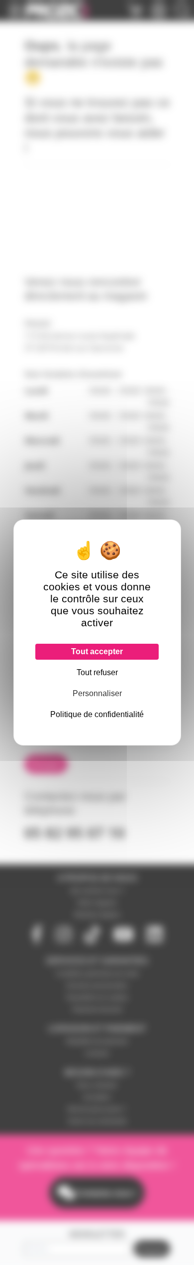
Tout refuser (97, 672)
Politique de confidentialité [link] (97, 714)
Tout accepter (97, 651)
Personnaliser (97, 693)
